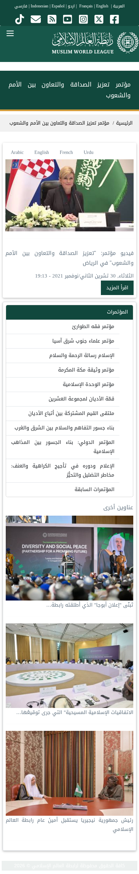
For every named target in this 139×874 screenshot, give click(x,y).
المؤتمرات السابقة (94, 489)
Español (58, 6)
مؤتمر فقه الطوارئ (93, 326)
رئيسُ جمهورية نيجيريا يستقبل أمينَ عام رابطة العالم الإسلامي (69, 824)
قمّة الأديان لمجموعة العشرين (81, 398)
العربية (118, 6)
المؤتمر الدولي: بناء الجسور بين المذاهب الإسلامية (62, 447)
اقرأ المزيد (117, 287)
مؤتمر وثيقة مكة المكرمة (86, 370)
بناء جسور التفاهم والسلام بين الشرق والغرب (64, 427)
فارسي (21, 6)
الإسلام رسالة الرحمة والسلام (81, 355)
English (41, 152)
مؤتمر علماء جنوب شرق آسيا (83, 341)
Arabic (17, 152)
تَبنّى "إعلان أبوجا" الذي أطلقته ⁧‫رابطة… (89, 605)
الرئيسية (124, 123)
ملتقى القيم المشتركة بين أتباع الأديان (71, 413)
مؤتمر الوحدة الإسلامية (88, 384)
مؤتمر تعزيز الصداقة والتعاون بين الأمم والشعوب (59, 123)
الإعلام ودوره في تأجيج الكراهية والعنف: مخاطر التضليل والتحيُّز (62, 470)
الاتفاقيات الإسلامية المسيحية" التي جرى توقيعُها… (74, 712)
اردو (71, 6)
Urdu (88, 152)
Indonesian (39, 6)
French (66, 152)
